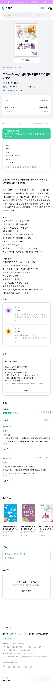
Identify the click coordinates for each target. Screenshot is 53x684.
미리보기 (28, 60)
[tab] (5, 123)
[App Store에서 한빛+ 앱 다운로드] (25, 666)
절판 (42, 679)
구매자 (5, 420)
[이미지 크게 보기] (26, 40)
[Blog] (18, 666)
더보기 (26, 390)
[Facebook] (13, 666)
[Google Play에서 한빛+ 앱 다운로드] (30, 666)
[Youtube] (8, 666)
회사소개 (13, 634)
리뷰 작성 (46, 412)
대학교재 (9, 67)
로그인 (43, 8)
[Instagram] (3, 666)
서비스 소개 (22, 634)
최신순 (46, 420)
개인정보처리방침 (42, 634)
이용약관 (31, 634)
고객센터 (5, 634)
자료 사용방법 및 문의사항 (16, 554)
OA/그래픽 (18, 67)
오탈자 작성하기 (26, 591)
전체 (3, 67)
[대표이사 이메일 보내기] (23, 644)
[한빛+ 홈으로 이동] (7, 8)
